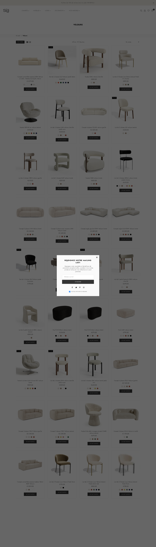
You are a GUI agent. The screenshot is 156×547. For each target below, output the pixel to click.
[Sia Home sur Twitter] (76, 287)
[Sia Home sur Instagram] (83, 287)
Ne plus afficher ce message (79, 291)
